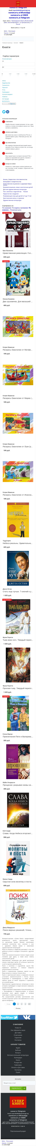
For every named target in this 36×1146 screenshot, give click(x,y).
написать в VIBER (19, 15)
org (29, 10)
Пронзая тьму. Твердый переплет (18, 688)
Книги (18, 1060)
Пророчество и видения (11, 194)
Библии (18, 1050)
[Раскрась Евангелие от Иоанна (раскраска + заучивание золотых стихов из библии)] (18, 471)
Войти (6, 31)
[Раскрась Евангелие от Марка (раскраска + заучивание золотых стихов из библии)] (18, 374)
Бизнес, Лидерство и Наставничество (15, 179)
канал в (13, 7)
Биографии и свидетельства (12, 181)
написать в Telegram (19, 17)
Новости (18, 1028)
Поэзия (25, 191)
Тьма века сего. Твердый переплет (18, 639)
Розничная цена (15, 210)
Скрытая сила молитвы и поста (17, 881)
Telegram (22, 7)
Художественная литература (12, 200)
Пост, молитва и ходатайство (12, 191)
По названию (6, 208)
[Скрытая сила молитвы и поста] (18, 858)
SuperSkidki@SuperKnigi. (20, 10)
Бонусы (18, 1053)
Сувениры (18, 1065)
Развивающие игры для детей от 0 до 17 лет (17, 196)
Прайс (18, 1072)
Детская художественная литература (15, 189)
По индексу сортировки (20, 208)
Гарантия (18, 1038)
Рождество (18, 1063)
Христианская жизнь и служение (13, 198)
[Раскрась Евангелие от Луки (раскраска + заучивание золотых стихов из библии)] (18, 423)
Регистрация (11, 31)
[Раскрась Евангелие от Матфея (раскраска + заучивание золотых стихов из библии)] (18, 326)
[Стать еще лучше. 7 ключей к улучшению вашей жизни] (18, 568)
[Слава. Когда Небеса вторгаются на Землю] (18, 810)
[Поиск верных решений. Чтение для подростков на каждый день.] (18, 906)
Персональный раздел (18, 1131)
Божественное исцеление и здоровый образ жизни (17, 184)
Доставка (18, 1033)
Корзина (6, 33)
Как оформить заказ (18, 1030)
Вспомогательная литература (18, 1055)
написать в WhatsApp (19, 12)
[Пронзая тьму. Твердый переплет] (18, 665)
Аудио (18, 1048)
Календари (18, 1058)
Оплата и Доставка (18, 1067)
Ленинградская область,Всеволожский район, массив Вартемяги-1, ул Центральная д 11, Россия (18, 22)
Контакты (18, 1040)
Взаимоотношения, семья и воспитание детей (18, 187)
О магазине (18, 1035)
